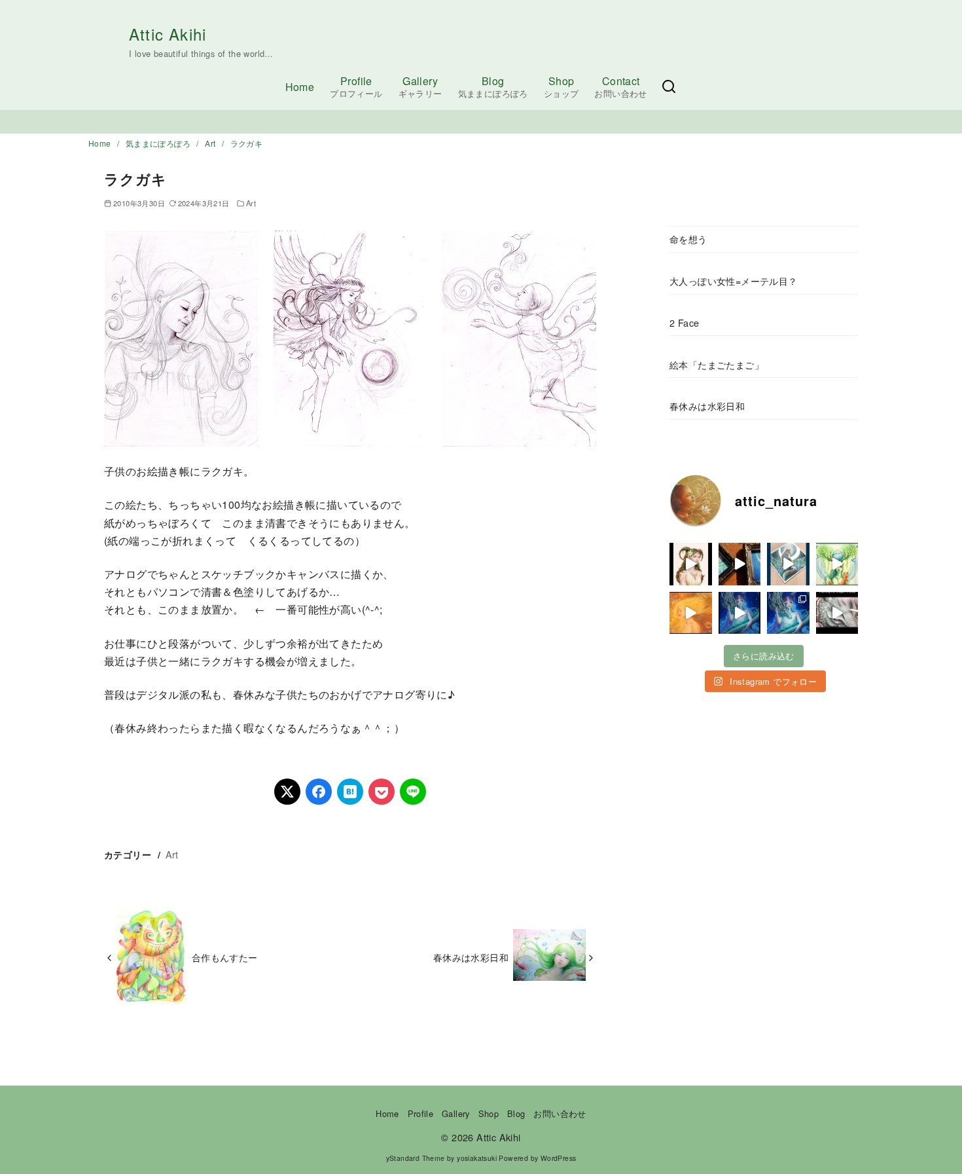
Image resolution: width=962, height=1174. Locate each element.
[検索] (669, 86)
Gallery (420, 86)
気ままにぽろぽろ (159, 143)
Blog (493, 86)
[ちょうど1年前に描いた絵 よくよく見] (837, 564)
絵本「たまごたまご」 (716, 364)
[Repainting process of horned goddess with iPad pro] (690, 564)
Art (211, 143)
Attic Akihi (167, 33)
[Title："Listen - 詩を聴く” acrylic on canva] (690, 613)
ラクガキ (246, 143)
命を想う (688, 239)
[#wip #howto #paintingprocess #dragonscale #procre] (837, 613)
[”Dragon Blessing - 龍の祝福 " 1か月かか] (788, 613)
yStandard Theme (415, 1158)
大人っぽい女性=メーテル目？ (733, 280)
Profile (356, 86)
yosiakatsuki (477, 1158)
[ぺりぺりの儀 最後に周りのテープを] (788, 564)
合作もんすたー (225, 957)
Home (300, 86)
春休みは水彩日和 (470, 957)
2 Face (684, 322)
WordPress (559, 1158)
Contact (620, 86)
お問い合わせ (559, 1113)
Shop (561, 86)
